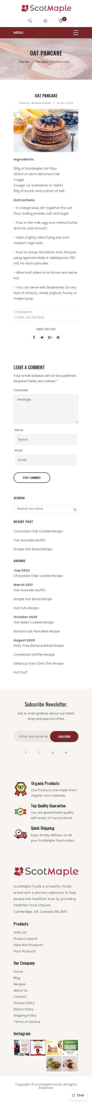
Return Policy (24, 1009)
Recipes (42, 62)
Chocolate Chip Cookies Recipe (38, 531)
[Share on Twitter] (42, 337)
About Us (20, 990)
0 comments (23, 312)
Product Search (26, 938)
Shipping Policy (25, 1015)
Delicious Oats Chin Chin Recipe (38, 663)
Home (24, 62)
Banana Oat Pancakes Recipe (37, 631)
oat (28, 317)
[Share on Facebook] (34, 337)
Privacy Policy (24, 1003)
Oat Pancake (46, 95)
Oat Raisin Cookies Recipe (34, 622)
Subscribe (64, 736)
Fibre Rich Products (28, 945)
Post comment (32, 478)
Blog (17, 978)
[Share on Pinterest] (58, 337)
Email (18, 450)
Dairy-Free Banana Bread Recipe (39, 645)
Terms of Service (27, 1022)
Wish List (20, 932)
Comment (21, 390)
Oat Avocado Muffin (29, 540)
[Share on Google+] (50, 337)
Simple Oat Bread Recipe (33, 549)
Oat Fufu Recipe (26, 608)
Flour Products (25, 951)
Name (19, 430)
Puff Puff (20, 672)
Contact (20, 996)
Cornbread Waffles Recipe (34, 654)
